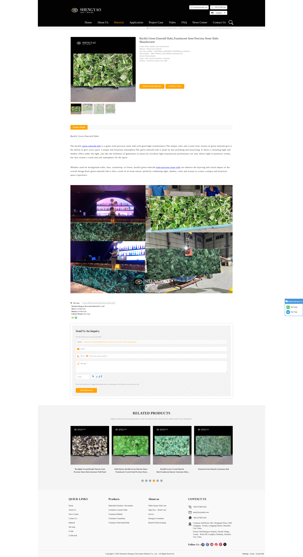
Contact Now (175, 86)
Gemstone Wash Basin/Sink (119, 523)
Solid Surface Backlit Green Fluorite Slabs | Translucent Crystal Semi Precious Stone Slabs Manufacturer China (90, 470)
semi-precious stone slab (168, 167)
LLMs (71, 531)
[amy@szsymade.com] (72, 317)
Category (158, 28)
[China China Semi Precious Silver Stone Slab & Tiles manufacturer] (213, 445)
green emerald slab (91, 146)
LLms (252, 554)
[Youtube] (212, 544)
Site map (72, 527)
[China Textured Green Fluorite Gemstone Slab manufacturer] (172, 445)
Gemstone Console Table (118, 510)
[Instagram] (216, 544)
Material (119, 22)
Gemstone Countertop (117, 518)
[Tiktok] (203, 544)
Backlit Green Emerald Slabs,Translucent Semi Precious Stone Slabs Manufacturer (110, 342)
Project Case (156, 22)
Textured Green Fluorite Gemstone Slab (172, 469)
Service (151, 514)
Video (172, 22)
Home (88, 22)
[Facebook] (207, 544)
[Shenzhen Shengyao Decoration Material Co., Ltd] (86, 10)
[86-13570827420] (76, 317)
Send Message (86, 390)
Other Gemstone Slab (169, 28)
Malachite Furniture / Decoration (121, 506)
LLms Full (260, 554)
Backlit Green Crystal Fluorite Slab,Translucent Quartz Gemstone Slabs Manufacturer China (131, 470)
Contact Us (219, 22)
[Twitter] (225, 544)
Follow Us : (194, 544)
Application (136, 22)
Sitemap (245, 554)
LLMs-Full (73, 535)
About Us (102, 22)
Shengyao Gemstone (156, 518)
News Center (199, 22)
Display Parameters (152, 86)
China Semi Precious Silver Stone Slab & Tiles (213, 470)
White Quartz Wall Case (157, 506)
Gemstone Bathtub (116, 514)
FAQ (184, 22)
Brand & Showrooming (157, 523)
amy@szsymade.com (200, 7)
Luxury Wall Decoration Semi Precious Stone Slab (99, 303)
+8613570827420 (220, 7)
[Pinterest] (220, 544)
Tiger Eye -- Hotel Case (157, 510)
